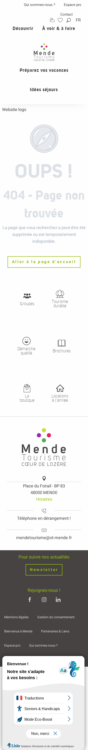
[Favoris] (61, 20)
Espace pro (72, 5)
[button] (69, 20)
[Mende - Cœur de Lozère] (44, 52)
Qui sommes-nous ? (39, 5)
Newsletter (44, 569)
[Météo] (52, 20)
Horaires (44, 499)
